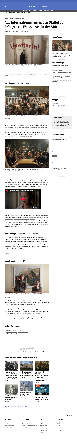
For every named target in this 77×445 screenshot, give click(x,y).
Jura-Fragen (42, 432)
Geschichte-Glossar (43, 430)
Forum (10, 1)
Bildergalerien (59, 422)
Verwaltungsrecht (43, 434)
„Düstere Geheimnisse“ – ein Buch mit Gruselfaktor (41, 397)
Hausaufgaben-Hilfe (43, 428)
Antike (30, 10)
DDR (10, 406)
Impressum (7, 428)
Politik (52, 10)
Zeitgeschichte (46, 10)
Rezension (17, 406)
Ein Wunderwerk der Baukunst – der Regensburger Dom (26, 394)
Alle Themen (59, 430)
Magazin (14, 1)
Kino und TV (59, 425)
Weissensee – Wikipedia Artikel (13, 330)
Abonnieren (55, 151)
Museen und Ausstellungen (62, 427)
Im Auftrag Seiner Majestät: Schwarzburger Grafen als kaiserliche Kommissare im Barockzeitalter (41, 376)
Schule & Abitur (30, 1)
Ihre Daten (54, 143)
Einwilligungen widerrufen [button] (27, 427)
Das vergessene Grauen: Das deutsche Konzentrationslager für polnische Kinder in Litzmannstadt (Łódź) (11, 376)
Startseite (7, 12)
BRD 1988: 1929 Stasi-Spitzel (57, 70)
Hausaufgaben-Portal (56, 55)
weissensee (25, 406)
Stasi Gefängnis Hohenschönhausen (58, 67)
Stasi (22, 406)
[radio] (21, 348)
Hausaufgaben (19, 1)
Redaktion (8, 31)
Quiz (58, 428)
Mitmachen (36, 1)
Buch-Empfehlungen (61, 423)
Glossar (25, 1)
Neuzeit (40, 10)
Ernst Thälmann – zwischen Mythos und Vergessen (11, 397)
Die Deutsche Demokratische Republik (15, 18)
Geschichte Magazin (43, 425)
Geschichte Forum (43, 423)
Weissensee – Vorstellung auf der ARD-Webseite (17, 332)
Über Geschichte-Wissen (9, 422)
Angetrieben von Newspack (68, 442)
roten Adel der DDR (9, 129)
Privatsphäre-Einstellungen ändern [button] (28, 423)
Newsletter (41, 1)
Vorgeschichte (25, 10)
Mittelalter (35, 10)
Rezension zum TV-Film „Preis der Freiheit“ (60, 65)
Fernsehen (13, 406)
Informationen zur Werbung (10, 425)
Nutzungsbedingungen (9, 427)
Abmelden (55, 153)
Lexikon (6, 1)
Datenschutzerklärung (26, 422)
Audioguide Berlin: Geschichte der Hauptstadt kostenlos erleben (26, 374)
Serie (20, 406)
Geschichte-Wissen (43, 422)
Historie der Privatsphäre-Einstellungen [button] (29, 425)
